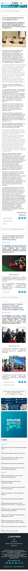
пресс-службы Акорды (19, 315)
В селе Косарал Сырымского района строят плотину (13, 452)
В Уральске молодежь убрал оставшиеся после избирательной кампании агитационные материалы (13, 521)
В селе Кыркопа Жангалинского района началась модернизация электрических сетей (12, 458)
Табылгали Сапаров (7, 221)
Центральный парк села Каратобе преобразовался (12, 463)
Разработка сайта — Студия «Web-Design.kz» (14, 566)
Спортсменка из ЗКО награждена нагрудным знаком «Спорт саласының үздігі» (13, 487)
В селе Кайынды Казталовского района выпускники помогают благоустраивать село (13, 468)
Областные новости (14, 11)
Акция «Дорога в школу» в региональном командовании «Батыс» (13, 447)
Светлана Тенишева (7, 218)
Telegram (17, 394)
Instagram (8, 394)
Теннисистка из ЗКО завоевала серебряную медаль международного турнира (13, 515)
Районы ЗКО (14, 545)
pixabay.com (16, 274)
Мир (14, 539)
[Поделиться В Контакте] (25, 218)
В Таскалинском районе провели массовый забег (12, 498)
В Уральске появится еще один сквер (9, 530)
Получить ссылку (6, 242)
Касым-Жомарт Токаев (8, 382)
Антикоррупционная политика (17, 229)
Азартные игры (6, 292)
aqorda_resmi (15, 346)
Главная (3, 11)
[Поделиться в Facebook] (19, 218)
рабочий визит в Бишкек (8, 384)
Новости (7, 11)
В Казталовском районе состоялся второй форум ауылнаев (12, 493)
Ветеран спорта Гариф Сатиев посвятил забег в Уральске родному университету (12, 476)
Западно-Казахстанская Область (14, 543)
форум (4, 223)
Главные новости (14, 297)
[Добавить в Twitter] (22, 218)
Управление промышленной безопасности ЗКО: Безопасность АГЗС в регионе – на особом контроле (13, 503)
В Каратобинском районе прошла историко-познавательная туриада (11, 481)
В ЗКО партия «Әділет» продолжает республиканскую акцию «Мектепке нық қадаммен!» (13, 509)
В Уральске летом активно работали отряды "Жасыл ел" (14, 526)
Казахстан (14, 541)
